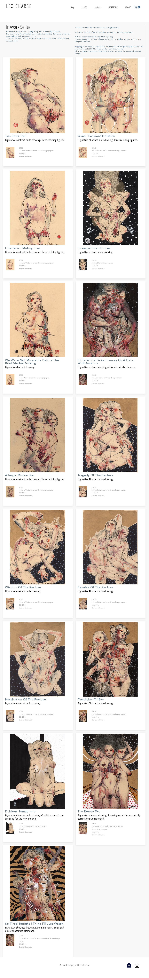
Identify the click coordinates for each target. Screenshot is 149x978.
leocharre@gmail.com (110, 27)
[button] (113, 7)
